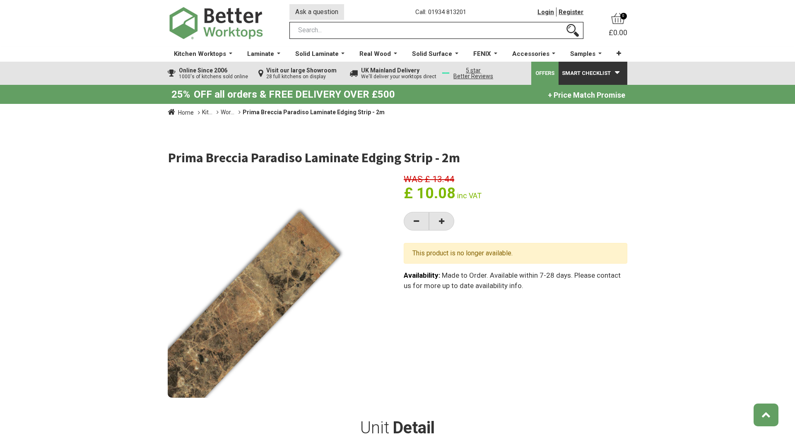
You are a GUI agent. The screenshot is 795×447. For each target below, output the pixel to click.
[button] (618, 53)
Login (545, 12)
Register (571, 12)
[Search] (572, 30)
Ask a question (316, 12)
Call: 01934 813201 (440, 12)
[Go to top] (766, 415)
